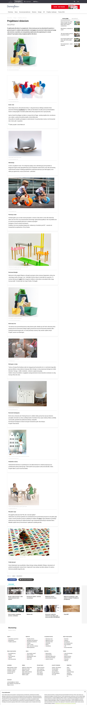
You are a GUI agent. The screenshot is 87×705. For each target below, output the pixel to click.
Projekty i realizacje (51, 12)
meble (14, 576)
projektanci (19, 576)
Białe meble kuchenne (27, 671)
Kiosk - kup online (59, 6)
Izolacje (28, 643)
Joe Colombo (55, 670)
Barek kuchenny (67, 656)
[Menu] (78, 1)
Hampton (66, 640)
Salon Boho (29, 657)
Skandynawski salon (31, 656)
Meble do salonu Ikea (27, 667)
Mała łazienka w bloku (12, 667)
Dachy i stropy (30, 644)
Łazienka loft (10, 673)
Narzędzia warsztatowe (32, 640)
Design (15, 17)
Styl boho (66, 638)
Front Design (40, 674)
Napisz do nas (10, 685)
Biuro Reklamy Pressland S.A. (13, 683)
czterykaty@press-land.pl (13, 682)
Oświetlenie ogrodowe (13, 638)
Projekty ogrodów (12, 641)
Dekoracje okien (49, 641)
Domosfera (9, 17)
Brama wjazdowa (30, 647)
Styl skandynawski (68, 643)
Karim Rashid (40, 673)
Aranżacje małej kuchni (50, 656)
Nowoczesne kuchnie (50, 657)
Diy (67, 676)
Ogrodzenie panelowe (32, 641)
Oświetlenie (48, 646)
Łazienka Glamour (11, 671)
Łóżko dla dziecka (68, 653)
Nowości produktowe (24, 12)
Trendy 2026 (61, 12)
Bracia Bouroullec (41, 670)
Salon (68, 667)
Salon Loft (29, 659)
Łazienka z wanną (11, 670)
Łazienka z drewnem (11, 669)
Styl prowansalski (68, 647)
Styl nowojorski (11, 656)
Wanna (47, 644)
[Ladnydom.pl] (10, 1)
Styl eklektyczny (12, 653)
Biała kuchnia (48, 653)
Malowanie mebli (26, 669)
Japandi (10, 657)
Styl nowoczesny (12, 659)
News (16, 12)
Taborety (66, 660)
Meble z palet (25, 674)
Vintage (10, 654)
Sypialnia (69, 673)
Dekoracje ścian (49, 638)
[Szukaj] (74, 1)
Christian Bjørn (55, 669)
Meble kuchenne (25, 673)
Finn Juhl (54, 674)
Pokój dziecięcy (70, 671)
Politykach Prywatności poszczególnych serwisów (65, 703)
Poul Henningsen (55, 673)
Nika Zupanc (39, 671)
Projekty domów (30, 638)
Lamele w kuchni (49, 659)
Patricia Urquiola (40, 667)
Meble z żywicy (25, 670)
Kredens (66, 654)
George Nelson (55, 671)
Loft (65, 646)
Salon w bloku (30, 654)
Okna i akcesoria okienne (32, 646)
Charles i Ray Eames (56, 667)
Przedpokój (69, 674)
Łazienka (69, 670)
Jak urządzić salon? (31, 653)
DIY (44, 12)
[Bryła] (36, 1)
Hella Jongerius (40, 669)
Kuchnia (68, 669)
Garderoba (48, 643)
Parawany (66, 659)
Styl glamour (67, 641)
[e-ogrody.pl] (27, 1)
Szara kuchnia (49, 654)
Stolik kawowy (67, 657)
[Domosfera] (18, 1)
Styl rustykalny (67, 644)
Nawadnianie (11, 640)
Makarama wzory (49, 640)
